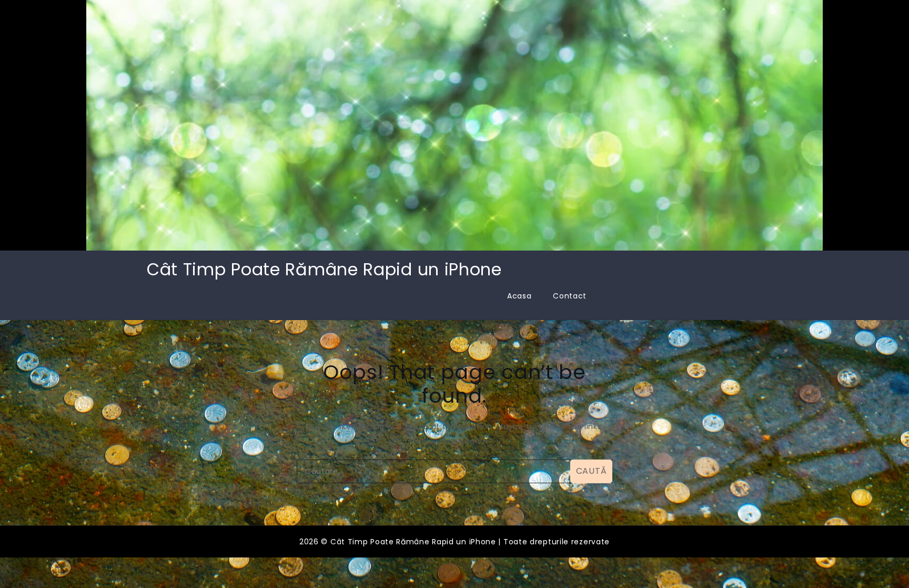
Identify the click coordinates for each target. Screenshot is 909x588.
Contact (570, 296)
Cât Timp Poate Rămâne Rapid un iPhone (324, 269)
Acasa (519, 296)
